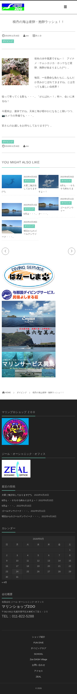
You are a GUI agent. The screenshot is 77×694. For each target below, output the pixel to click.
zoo (27, 36)
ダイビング (8, 41)
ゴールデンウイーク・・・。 (16, 511)
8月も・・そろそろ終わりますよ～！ (20, 500)
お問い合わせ (38, 665)
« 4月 (4, 582)
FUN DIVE (38, 642)
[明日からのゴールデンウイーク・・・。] (12, 232)
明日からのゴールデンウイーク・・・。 (21, 516)
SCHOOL (38, 654)
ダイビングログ (38, 648)
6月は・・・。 (31, 214)
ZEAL (38, 676)
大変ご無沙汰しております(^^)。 (17, 495)
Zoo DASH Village (38, 659)
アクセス (38, 671)
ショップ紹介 (38, 637)
